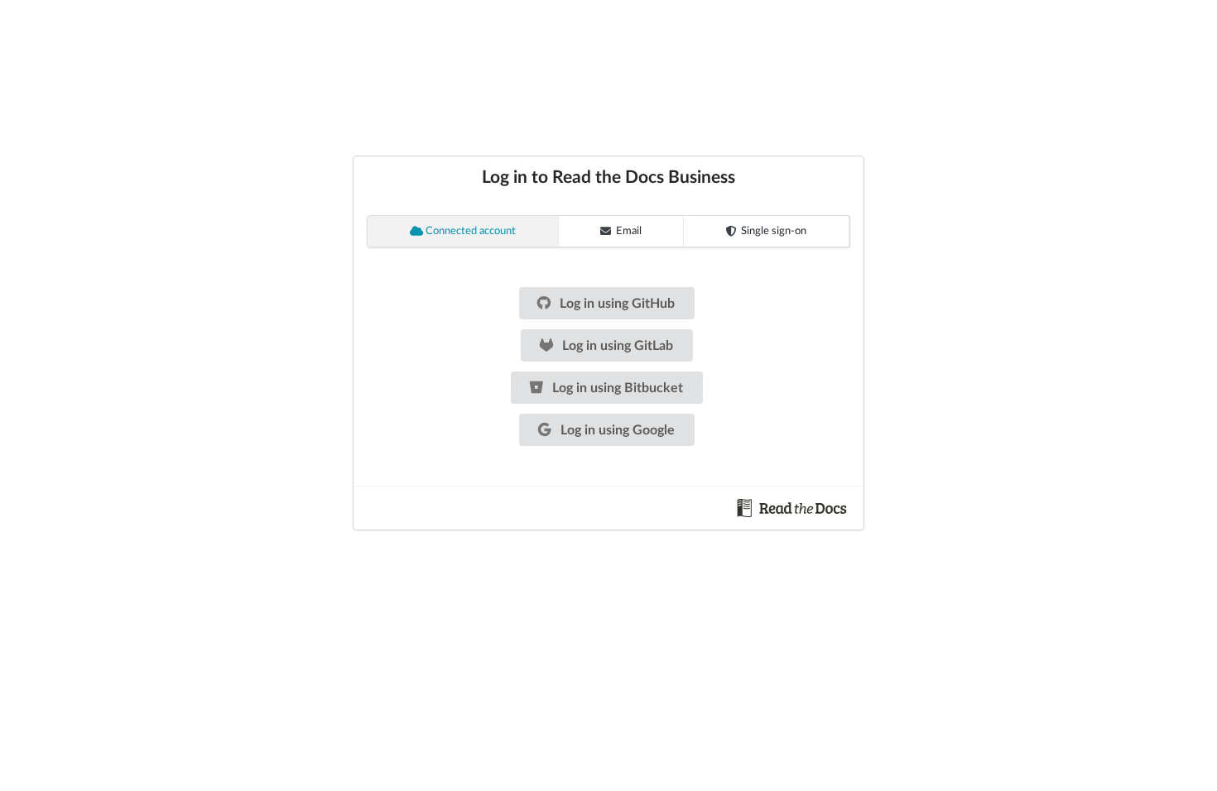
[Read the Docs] (792, 507)
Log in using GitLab (616, 345)
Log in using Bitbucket (616, 388)
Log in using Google (616, 430)
